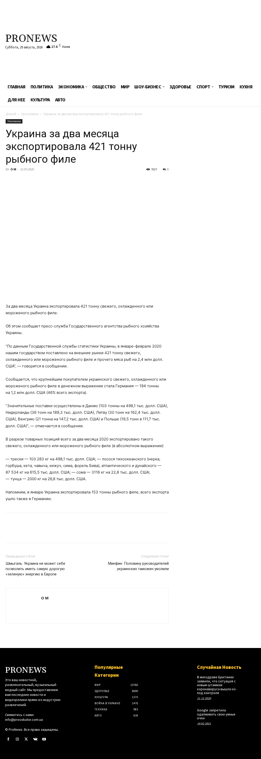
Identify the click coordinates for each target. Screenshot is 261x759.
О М (13, 169)
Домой (11, 114)
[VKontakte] (35, 739)
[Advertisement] (175, 40)
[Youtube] (44, 739)
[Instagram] (17, 739)
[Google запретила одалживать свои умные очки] (250, 713)
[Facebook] (11, 181)
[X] (22, 181)
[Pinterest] (34, 181)
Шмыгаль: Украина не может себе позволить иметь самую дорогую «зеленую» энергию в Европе (35, 568)
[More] (58, 181)
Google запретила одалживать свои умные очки (216, 714)
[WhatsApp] (46, 181)
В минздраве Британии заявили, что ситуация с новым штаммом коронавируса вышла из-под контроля (217, 685)
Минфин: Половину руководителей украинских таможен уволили (138, 566)
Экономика (29, 114)
